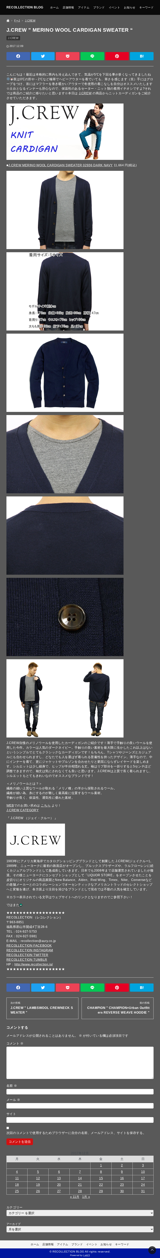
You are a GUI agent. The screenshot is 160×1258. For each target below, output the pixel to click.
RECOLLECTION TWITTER (27, 955)
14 (80, 1178)
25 (17, 1191)
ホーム (54, 7)
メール (13, 1099)
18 (17, 1184)
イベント (114, 7)
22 (101, 1184)
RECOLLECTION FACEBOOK (29, 945)
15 (101, 1178)
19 (38, 1184)
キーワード (146, 7)
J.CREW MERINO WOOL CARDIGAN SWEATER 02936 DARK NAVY (60, 165)
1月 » (86, 1197)
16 (122, 1178)
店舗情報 (68, 7)
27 (59, 1191)
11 (17, 1178)
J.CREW (13, 38)
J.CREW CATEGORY (22, 810)
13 (59, 1178)
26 (38, 1191)
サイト (11, 1114)
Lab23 (86, 1255)
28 (80, 1191)
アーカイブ (13, 1224)
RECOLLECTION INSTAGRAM (29, 950)
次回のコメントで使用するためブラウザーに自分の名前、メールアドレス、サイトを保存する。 (76, 1133)
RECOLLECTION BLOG (24, 7)
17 (143, 1178)
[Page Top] (152, 1250)
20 (59, 1184)
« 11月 (74, 1197)
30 (122, 1191)
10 (143, 1171)
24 (143, 1184)
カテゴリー (14, 1207)
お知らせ (129, 7)
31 (143, 1191)
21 (80, 1184)
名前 (11, 1085)
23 (122, 1184)
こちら (46, 805)
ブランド (99, 7)
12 (38, 1178)
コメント (15, 1043)
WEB (10, 805)
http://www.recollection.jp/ (33, 964)
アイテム (84, 7)
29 (101, 1191)
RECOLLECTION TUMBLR (26, 959)
